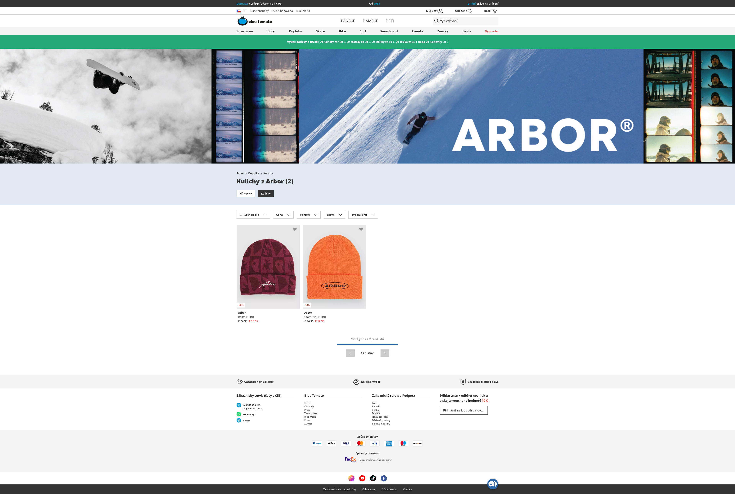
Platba (375, 409)
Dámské (370, 20)
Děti (390, 20)
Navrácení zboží (380, 416)
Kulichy (268, 173)
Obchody (309, 406)
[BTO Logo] (279, 21)
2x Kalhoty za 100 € (332, 42)
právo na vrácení (483, 3)
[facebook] (384, 478)
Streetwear (245, 31)
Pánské (348, 20)
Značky (442, 31)
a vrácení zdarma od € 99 (259, 3)
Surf (363, 31)
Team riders (310, 413)
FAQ (374, 403)
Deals (466, 31)
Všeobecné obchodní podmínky (339, 489)
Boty (271, 31)
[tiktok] (373, 478)
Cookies (407, 489)
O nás (307, 403)
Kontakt (376, 406)
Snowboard (389, 31)
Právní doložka (389, 489)
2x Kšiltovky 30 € (437, 42)
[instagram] (351, 478)
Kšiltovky (246, 193)
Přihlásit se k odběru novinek (465, 410)
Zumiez (308, 423)
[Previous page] (350, 353)
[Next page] (385, 353)
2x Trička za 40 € (406, 42)
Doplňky (295, 31)
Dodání (376, 413)
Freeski (417, 31)
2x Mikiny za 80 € (383, 42)
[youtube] (362, 478)
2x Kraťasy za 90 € (358, 42)
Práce (307, 409)
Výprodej (491, 31)
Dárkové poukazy (381, 420)
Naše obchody (259, 11)
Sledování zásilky (381, 423)
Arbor (240, 173)
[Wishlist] (297, 228)
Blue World (303, 11)
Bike (342, 31)
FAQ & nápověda (282, 11)
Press (307, 420)
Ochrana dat (369, 489)
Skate (320, 31)
